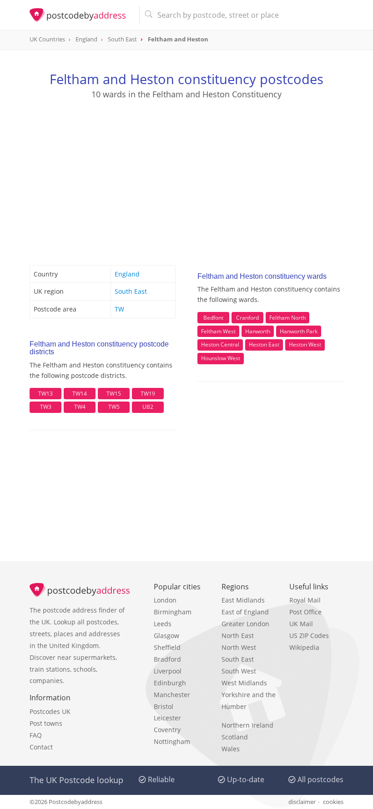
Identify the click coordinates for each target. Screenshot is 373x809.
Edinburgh (170, 682)
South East (131, 291)
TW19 (148, 393)
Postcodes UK (50, 711)
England (127, 274)
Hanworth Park (299, 331)
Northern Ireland (247, 725)
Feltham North (287, 318)
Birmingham (173, 612)
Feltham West (218, 331)
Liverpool (167, 671)
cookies (333, 802)
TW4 (80, 407)
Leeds (162, 623)
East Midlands (243, 600)
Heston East (264, 344)
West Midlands (244, 682)
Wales (231, 748)
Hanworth (257, 331)
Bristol (163, 706)
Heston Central (220, 344)
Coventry (167, 729)
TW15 (113, 393)
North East (238, 635)
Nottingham (172, 741)
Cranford (247, 318)
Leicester (167, 718)
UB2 (147, 407)
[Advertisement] (186, 173)
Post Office (305, 612)
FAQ (36, 735)
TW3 (45, 407)
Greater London (245, 623)
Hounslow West (220, 358)
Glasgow (166, 635)
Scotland (235, 737)
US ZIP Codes (309, 635)
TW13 (45, 393)
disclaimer (302, 802)
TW (119, 309)
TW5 (114, 407)
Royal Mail (305, 600)
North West (239, 647)
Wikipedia (304, 647)
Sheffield (167, 647)
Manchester (172, 694)
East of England (245, 612)
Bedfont (213, 318)
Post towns (46, 723)
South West (239, 671)
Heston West (305, 344)
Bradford (167, 659)
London (165, 600)
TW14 (79, 393)
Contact (41, 747)
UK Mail (301, 623)
